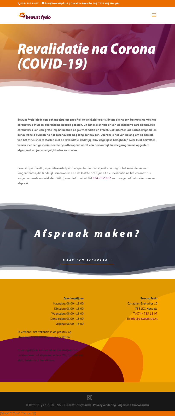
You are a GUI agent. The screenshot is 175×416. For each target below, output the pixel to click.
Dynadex (85, 405)
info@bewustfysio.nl (144, 319)
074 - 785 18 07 (147, 313)
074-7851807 (102, 178)
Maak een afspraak (85, 260)
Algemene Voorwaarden (133, 405)
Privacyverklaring (104, 405)
